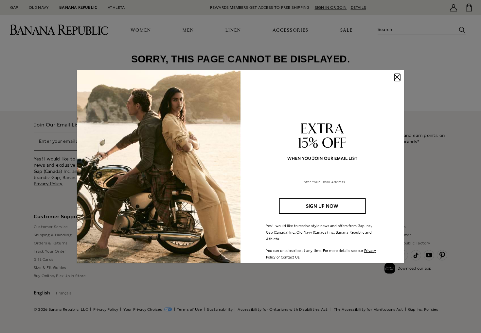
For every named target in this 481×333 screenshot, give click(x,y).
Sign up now (322, 206)
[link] (240, 166)
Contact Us (290, 257)
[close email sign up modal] (397, 77)
